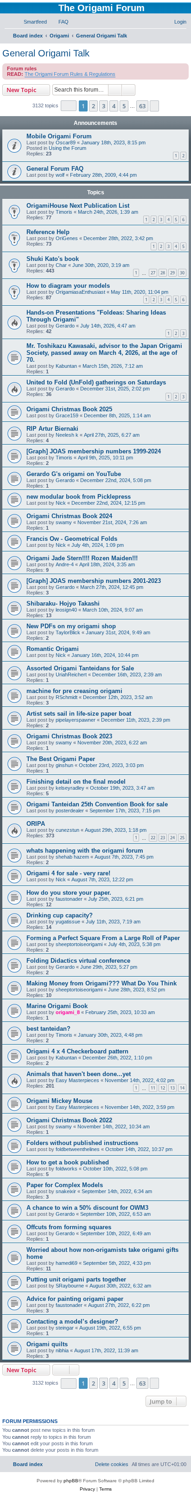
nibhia (62, 1350)
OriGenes (67, 238)
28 (162, 273)
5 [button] (124, 106)
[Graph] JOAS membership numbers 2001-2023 (93, 580)
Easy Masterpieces (77, 1080)
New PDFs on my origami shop (71, 626)
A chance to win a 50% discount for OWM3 (87, 1207)
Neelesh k (67, 435)
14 (182, 1088)
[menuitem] (31, 21)
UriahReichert (71, 674)
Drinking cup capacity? (59, 915)
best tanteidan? (48, 1028)
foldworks (66, 1168)
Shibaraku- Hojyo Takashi (63, 603)
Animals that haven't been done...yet (78, 1074)
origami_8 (68, 1012)
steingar (65, 1328)
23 (162, 838)
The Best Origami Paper (60, 758)
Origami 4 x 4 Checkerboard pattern (77, 1051)
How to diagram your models (68, 285)
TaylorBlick (68, 632)
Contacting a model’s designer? (72, 1321)
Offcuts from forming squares (68, 1227)
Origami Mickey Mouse (59, 1100)
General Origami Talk (45, 53)
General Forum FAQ (54, 168)
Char (61, 265)
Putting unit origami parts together (76, 1279)
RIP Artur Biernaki (52, 428)
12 (162, 1088)
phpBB (71, 1480)
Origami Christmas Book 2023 (69, 736)
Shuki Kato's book (52, 258)
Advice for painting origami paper (74, 1298)
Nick (61, 503)
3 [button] (103, 106)
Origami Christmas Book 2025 (69, 409)
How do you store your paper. (68, 892)
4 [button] (113, 106)
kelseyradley (70, 788)
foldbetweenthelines (78, 1149)
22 (153, 838)
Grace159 (67, 415)
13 (172, 1088)
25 (182, 838)
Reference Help (48, 232)
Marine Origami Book (57, 1006)
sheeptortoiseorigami (79, 944)
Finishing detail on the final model (76, 781)
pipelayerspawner (76, 720)
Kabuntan (66, 366)
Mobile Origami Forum (59, 136)
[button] (68, 105)
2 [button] (93, 106)
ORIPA (35, 823)
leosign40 (66, 610)
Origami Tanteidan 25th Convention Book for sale (97, 804)
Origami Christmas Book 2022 (69, 1120)
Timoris (64, 212)
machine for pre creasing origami (74, 690)
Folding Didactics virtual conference (78, 960)
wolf (60, 175)
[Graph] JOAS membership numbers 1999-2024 (93, 451)
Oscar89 (66, 142)
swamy (64, 522)
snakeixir (66, 1191)
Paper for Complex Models (64, 1185)
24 (172, 838)
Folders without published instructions (82, 1142)
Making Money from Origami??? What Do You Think (101, 983)
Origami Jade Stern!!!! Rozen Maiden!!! (82, 558)
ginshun (64, 765)
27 (153, 273)
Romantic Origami (52, 648)
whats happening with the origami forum (84, 850)
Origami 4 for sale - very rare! (68, 873)
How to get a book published (67, 1162)
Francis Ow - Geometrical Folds (71, 538)
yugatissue (68, 921)
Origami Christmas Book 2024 (69, 516)
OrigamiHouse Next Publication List (77, 205)
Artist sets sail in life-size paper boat (78, 713)
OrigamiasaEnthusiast (80, 292)
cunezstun (67, 830)
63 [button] (142, 106)
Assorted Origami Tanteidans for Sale (80, 668)
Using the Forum (67, 148)
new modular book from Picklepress (78, 496)
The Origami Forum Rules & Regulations (70, 74)
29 (172, 273)
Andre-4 (65, 564)
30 (182, 273)
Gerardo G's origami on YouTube (73, 473)
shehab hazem (72, 857)
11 (153, 1088)
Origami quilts (47, 1344)
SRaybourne (70, 1285)
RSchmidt (66, 697)
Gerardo (65, 325)
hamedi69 (66, 1263)
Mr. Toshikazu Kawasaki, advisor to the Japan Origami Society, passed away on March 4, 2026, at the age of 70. (104, 352)
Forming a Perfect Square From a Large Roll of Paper (103, 938)
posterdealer (70, 810)
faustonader (69, 899)
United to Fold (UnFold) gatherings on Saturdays (96, 382)
